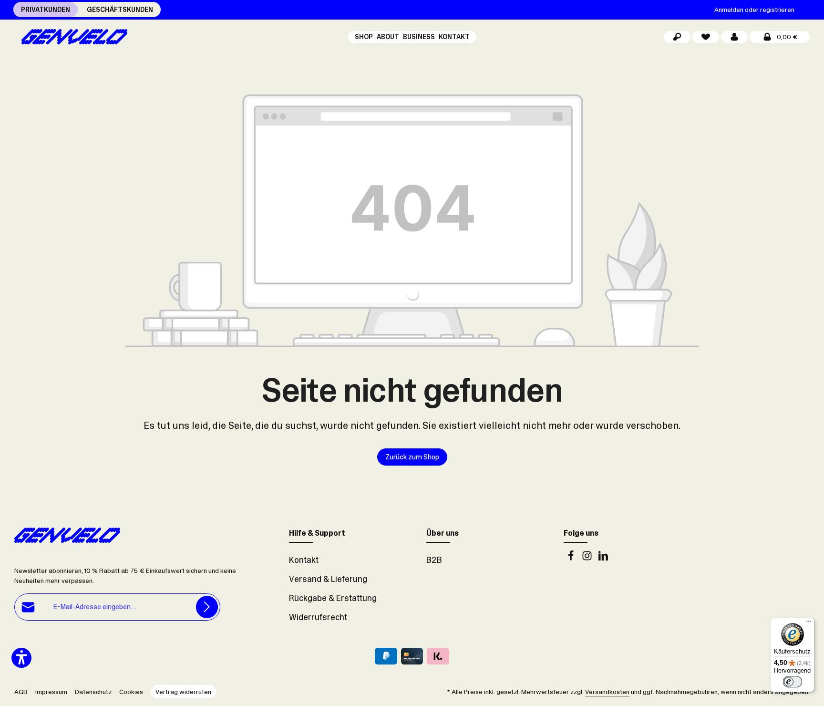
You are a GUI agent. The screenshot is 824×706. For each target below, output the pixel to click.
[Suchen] (677, 37)
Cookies (131, 691)
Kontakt (304, 560)
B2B (434, 560)
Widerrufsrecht (318, 617)
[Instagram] (588, 558)
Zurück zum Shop (412, 457)
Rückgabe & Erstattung (333, 598)
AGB (21, 691)
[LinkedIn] (603, 558)
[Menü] (808, 623)
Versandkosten (607, 691)
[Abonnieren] (207, 607)
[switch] (792, 681)
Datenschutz (93, 691)
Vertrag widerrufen (183, 691)
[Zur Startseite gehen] (70, 36)
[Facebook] (572, 558)
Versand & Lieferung (328, 579)
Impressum (51, 691)
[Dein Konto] (734, 37)
